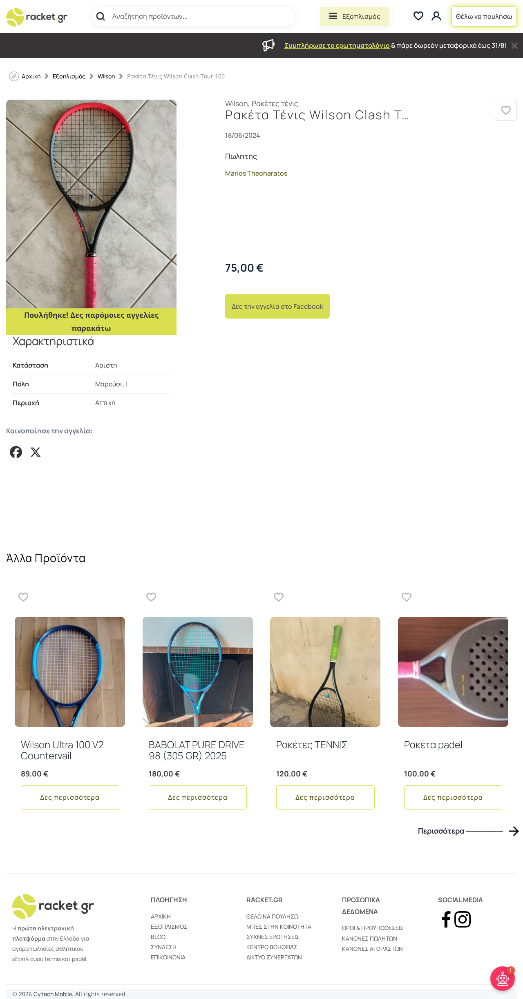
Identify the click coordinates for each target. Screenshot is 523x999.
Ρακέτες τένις (275, 103)
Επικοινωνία (168, 957)
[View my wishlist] (418, 16)
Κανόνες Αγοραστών (372, 948)
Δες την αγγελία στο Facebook (277, 306)
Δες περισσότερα (70, 797)
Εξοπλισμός (361, 16)
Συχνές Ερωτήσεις (272, 937)
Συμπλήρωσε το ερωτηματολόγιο (337, 45)
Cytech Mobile (53, 994)
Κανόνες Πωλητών (369, 938)
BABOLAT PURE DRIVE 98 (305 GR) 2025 (197, 750)
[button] (505, 110)
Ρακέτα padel (433, 744)
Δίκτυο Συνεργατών (274, 957)
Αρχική (161, 916)
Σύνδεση (164, 947)
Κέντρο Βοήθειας (271, 947)
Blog (158, 937)
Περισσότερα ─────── (460, 831)
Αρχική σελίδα (31, 76)
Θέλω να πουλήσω (484, 16)
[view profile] (437, 16)
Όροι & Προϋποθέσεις (373, 928)
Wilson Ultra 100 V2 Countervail (62, 750)
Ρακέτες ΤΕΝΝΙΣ (312, 744)
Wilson (106, 76)
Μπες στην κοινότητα (278, 926)
